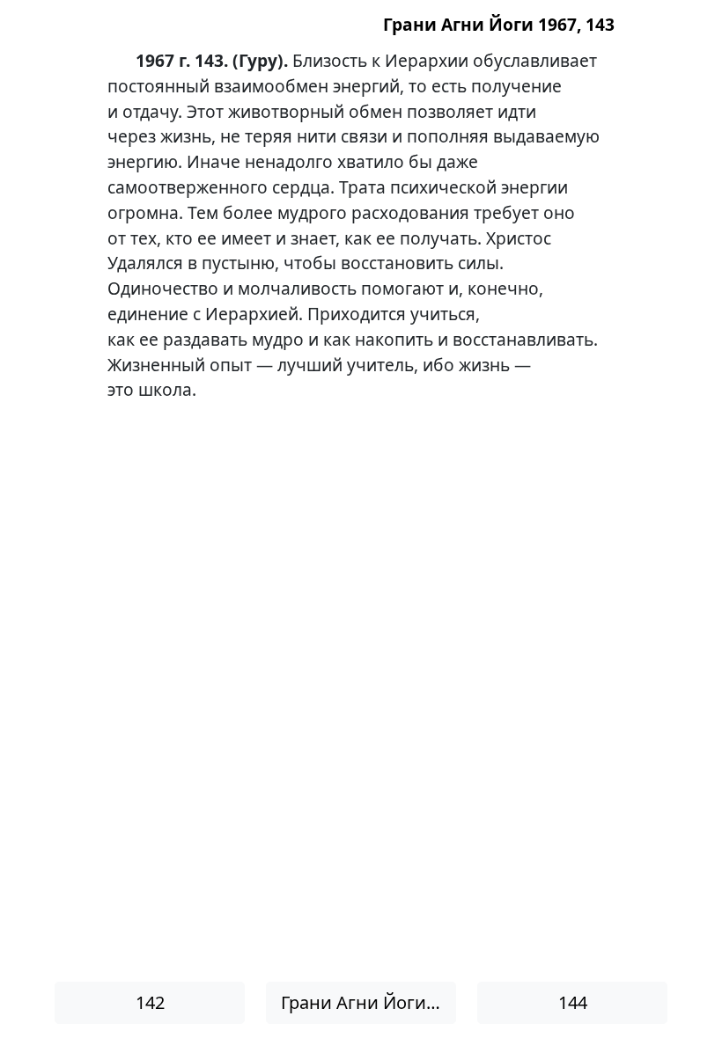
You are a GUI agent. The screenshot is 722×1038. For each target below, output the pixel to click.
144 (572, 1002)
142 (150, 1002)
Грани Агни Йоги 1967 (368, 1002)
